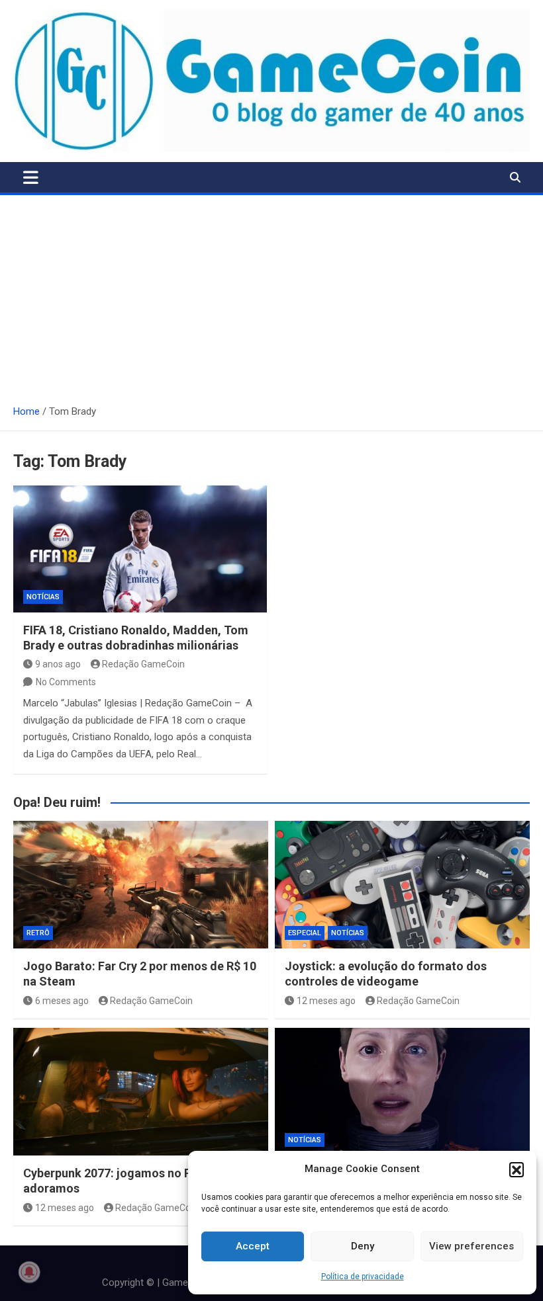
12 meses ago (326, 1000)
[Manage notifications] (29, 1271)
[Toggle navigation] (30, 177)
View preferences (471, 1246)
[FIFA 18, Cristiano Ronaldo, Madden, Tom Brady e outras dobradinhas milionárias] (140, 548)
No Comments (66, 682)
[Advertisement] (271, 294)
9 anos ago (58, 664)
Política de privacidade (362, 1276)
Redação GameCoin (143, 664)
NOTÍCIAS (43, 597)
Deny (362, 1246)
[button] (516, 1169)
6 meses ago (62, 1000)
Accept (253, 1246)
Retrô (38, 933)
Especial (304, 933)
